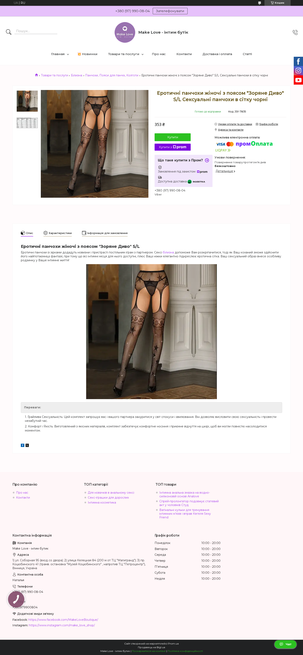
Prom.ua (173, 643)
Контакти (184, 54)
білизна (168, 252)
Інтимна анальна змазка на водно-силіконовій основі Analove (184, 494)
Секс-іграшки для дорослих (108, 497)
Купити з (165, 147)
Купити (172, 137)
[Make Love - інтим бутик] (125, 32)
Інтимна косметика (102, 502)
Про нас (159, 54)
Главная (58, 54)
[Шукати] (8, 32)
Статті (247, 54)
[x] (27, 446)
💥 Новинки (87, 54)
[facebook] (22, 446)
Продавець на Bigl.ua (151, 647)
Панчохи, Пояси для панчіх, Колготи (111, 75)
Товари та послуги (123, 54)
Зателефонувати (170, 11)
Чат (288, 644)
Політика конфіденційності (185, 651)
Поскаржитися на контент (149, 651)
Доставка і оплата (217, 54)
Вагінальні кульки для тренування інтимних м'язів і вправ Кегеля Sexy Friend (185, 513)
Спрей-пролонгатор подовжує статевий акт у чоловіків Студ (189, 503)
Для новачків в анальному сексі (111, 492)
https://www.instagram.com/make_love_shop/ (62, 625)
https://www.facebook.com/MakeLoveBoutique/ (63, 620)
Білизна (76, 75)
